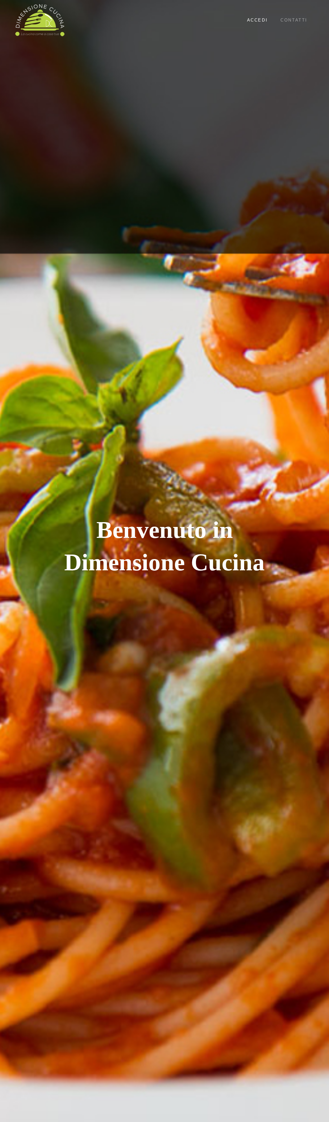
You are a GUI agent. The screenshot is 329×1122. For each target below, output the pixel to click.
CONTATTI (293, 20)
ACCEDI (257, 20)
